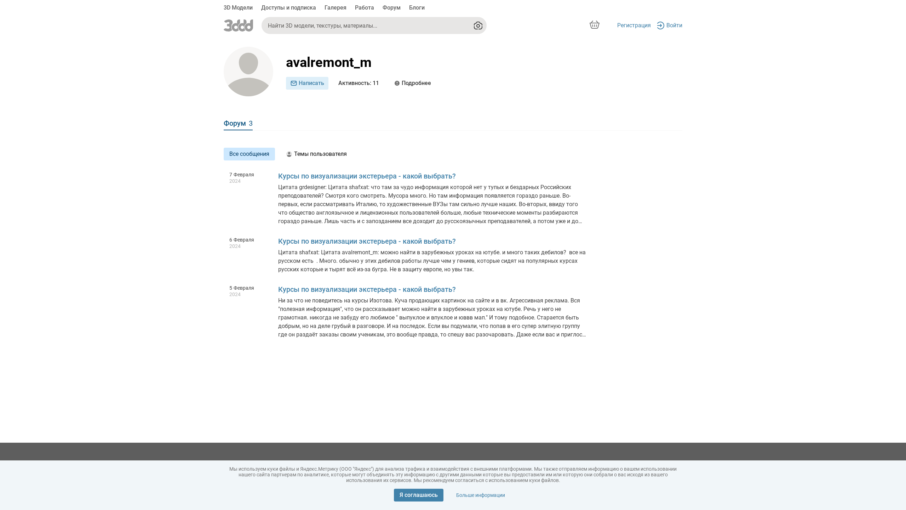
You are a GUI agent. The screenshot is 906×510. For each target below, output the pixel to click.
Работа (364, 7)
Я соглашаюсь (419, 495)
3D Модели (238, 7)
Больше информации (480, 495)
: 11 (358, 83)
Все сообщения (249, 154)
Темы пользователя (320, 154)
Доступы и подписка (288, 7)
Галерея (335, 7)
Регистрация (634, 25)
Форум (392, 7)
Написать (311, 83)
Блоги (417, 7)
